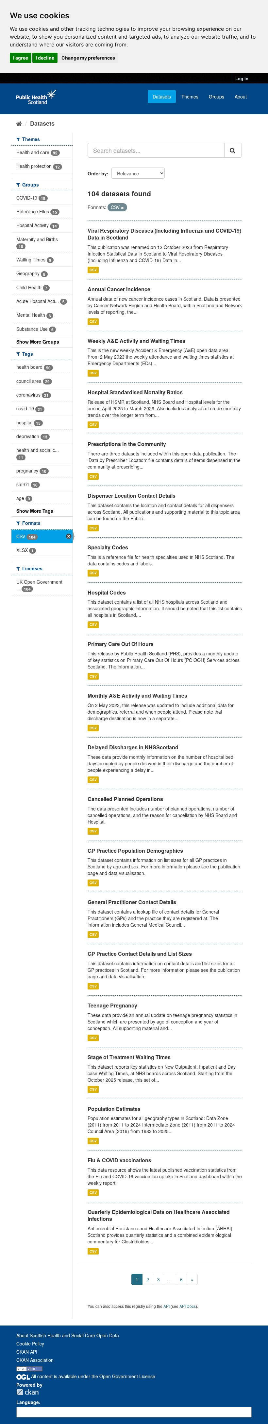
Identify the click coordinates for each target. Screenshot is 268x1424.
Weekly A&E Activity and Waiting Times (136, 341)
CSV (93, 269)
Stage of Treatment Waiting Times (129, 1057)
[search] (233, 150)
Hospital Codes (107, 592)
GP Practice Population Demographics (135, 850)
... (170, 1279)
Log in (241, 78)
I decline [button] (45, 58)
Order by (97, 173)
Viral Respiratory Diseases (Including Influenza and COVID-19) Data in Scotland (164, 234)
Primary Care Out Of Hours (121, 644)
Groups (216, 96)
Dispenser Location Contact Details (132, 495)
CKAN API (26, 1351)
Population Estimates (114, 1108)
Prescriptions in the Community (127, 444)
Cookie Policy (30, 1343)
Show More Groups (37, 341)
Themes (189, 96)
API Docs (187, 1306)
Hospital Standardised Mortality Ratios (135, 392)
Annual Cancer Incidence (119, 289)
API (166, 1306)
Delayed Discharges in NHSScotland (133, 747)
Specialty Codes (108, 547)
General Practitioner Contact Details (132, 902)
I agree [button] (20, 58)
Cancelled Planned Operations (125, 799)
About (241, 96)
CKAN (27, 1392)
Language (27, 1402)
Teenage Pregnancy (112, 1005)
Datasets (162, 96)
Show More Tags (34, 510)
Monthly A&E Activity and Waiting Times (137, 695)
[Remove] (122, 207)
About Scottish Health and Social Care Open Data (67, 1335)
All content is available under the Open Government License (92, 1376)
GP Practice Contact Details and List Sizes (140, 953)
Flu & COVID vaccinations (119, 1160)
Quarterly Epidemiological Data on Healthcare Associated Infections (159, 1215)
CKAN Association (35, 1360)
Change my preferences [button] (88, 58)
